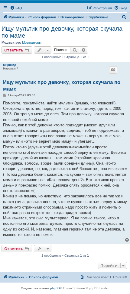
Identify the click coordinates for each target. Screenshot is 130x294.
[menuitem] (16, 8)
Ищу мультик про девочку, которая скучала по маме (62, 32)
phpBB (55, 288)
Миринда (9, 65)
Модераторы (31, 42)
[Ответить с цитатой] (113, 69)
